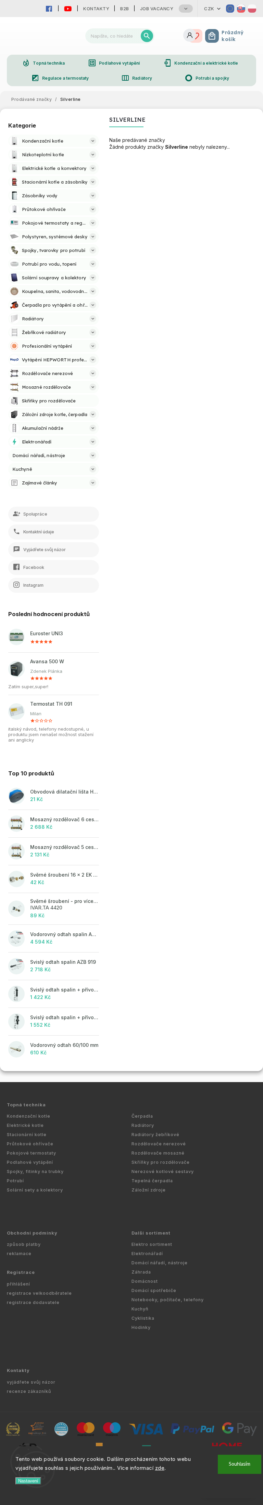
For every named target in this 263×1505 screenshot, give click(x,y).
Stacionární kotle (27, 1134)
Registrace (21, 1272)
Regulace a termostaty (60, 78)
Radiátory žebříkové (155, 1134)
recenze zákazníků (29, 1391)
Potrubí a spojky (207, 78)
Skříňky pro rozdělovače (161, 1162)
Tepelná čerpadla (152, 1180)
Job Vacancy (157, 8)
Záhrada (141, 1272)
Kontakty (96, 8)
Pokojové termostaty (31, 1153)
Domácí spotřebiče (154, 1290)
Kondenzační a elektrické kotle (200, 63)
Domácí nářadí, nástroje (160, 1262)
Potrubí (15, 1180)
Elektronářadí (147, 1253)
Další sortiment (151, 1233)
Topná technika (43, 63)
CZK (209, 8)
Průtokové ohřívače (30, 1143)
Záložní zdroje (149, 1190)
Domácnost (145, 1281)
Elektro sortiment (152, 1244)
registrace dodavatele (33, 1302)
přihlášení (18, 1284)
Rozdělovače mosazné (158, 1153)
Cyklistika (143, 1318)
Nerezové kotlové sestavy (163, 1171)
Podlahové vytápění (114, 63)
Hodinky (141, 1327)
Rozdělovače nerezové (159, 1143)
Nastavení (28, 1480)
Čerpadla (142, 1116)
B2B (124, 8)
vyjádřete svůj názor (31, 1382)
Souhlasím (239, 1464)
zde (160, 1468)
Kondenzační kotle (28, 1116)
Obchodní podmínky (32, 1233)
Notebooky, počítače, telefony (168, 1299)
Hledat (147, 36)
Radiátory (136, 78)
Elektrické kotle (25, 1125)
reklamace (19, 1253)
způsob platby (24, 1244)
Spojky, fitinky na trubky (35, 1171)
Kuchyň (140, 1308)
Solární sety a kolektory (35, 1190)
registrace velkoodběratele (39, 1293)
